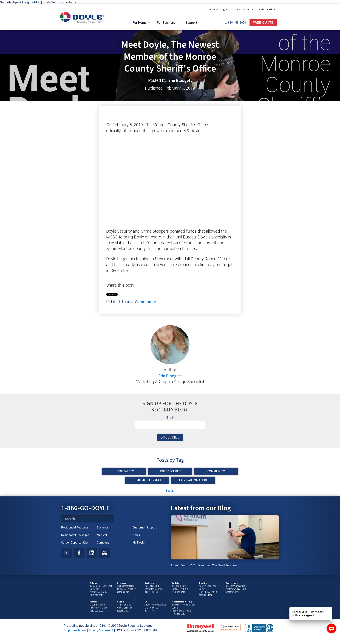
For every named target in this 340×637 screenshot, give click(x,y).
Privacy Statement (101, 630)
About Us (249, 9)
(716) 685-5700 (178, 592)
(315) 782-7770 (232, 592)
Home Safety (124, 471)
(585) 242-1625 (178, 613)
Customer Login (217, 9)
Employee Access (75, 630)
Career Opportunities (75, 542)
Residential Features (74, 527)
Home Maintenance (147, 480)
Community (145, 302)
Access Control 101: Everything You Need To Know (204, 565)
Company (103, 542)
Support (191, 22)
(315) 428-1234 (123, 592)
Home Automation (193, 480)
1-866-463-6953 (235, 22)
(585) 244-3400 (151, 592)
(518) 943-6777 (123, 610)
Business (102, 527)
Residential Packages (75, 535)
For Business (166, 22)
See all (170, 490)
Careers (235, 9)
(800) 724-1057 (205, 595)
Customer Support (144, 527)
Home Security (170, 471)
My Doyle (138, 542)
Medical (102, 535)
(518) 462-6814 (96, 595)
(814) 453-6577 (151, 610)
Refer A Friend (268, 9)
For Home (139, 22)
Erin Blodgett (180, 80)
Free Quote (263, 22)
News (136, 535)
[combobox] (87, 518)
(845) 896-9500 (96, 610)
